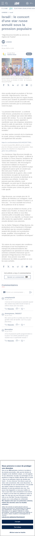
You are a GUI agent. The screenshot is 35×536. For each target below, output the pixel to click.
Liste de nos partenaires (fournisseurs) (13, 517)
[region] (17, 498)
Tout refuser (17, 527)
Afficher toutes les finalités (17, 532)
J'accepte (17, 521)
